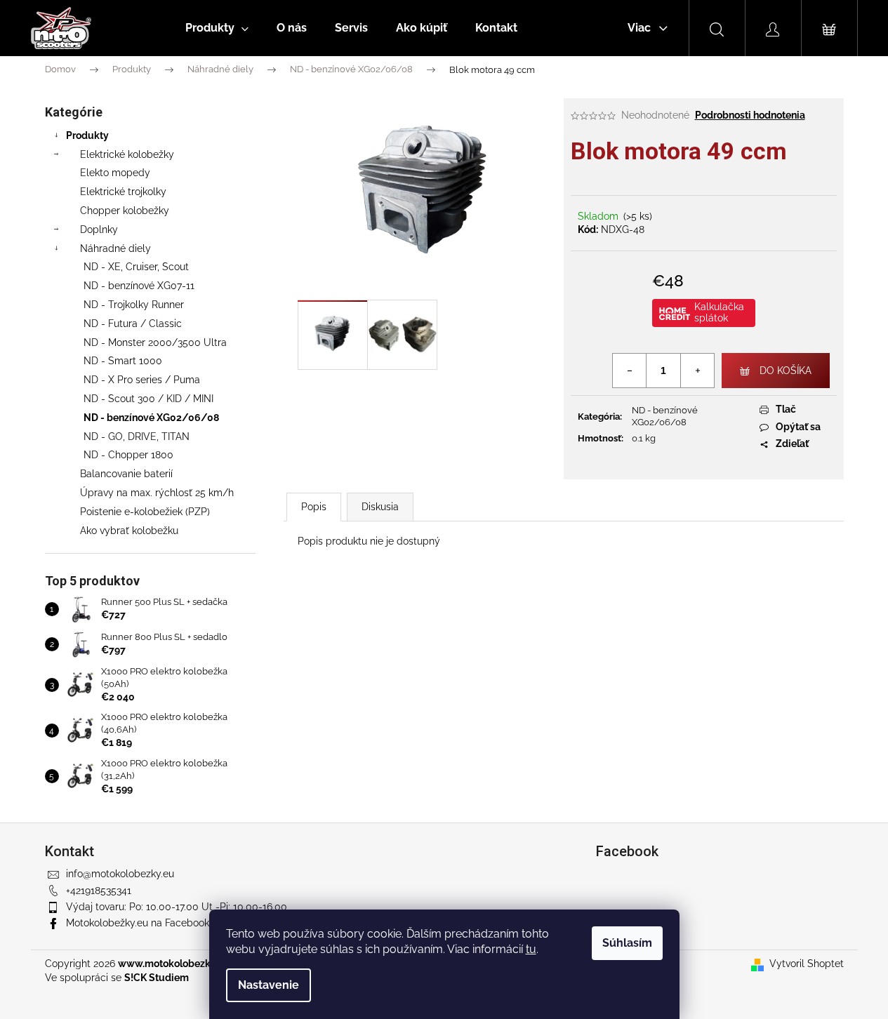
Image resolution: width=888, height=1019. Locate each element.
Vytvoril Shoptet (806, 963)
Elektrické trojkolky (123, 191)
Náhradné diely (115, 248)
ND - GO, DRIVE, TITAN (137, 436)
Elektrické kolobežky (127, 154)
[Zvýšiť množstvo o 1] (697, 370)
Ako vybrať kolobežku (129, 530)
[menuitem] (217, 28)
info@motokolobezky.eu (120, 873)
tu (531, 949)
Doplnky (99, 229)
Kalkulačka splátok (719, 312)
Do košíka (785, 370)
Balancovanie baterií (126, 473)
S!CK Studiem (156, 977)
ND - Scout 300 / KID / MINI (148, 398)
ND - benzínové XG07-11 (139, 285)
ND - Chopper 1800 (128, 454)
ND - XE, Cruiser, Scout (136, 266)
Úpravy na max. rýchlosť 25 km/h (157, 492)
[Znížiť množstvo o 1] (630, 370)
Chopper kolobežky (124, 210)
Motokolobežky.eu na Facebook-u (142, 922)
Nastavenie (268, 985)
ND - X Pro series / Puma (142, 379)
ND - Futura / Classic (133, 323)
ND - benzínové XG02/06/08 (151, 417)
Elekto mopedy (115, 172)
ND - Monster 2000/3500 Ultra (155, 342)
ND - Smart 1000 (123, 360)
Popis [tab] (313, 506)
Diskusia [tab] (380, 506)
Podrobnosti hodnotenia (750, 115)
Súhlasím (627, 943)
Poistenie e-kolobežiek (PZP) (145, 511)
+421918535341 (98, 890)
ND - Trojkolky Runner (134, 304)
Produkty (87, 135)
